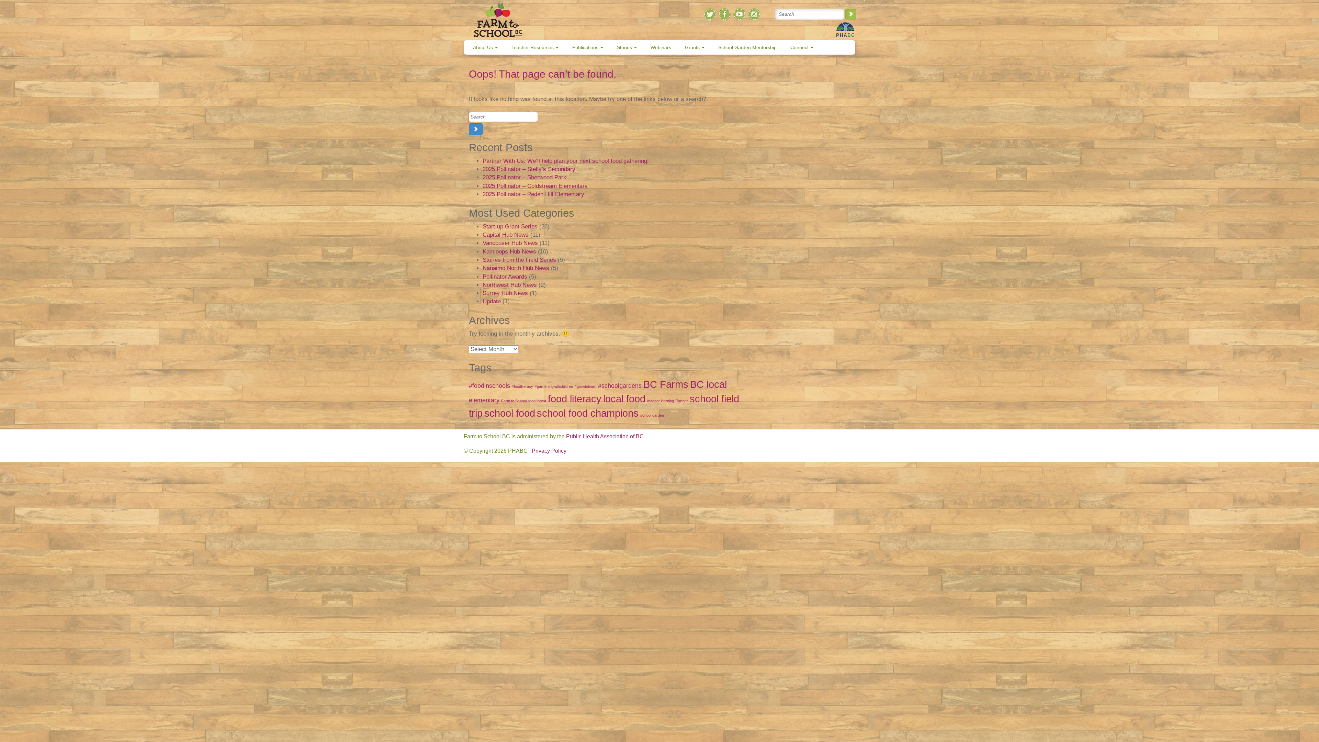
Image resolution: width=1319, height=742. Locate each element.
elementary (484, 400)
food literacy (574, 398)
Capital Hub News (506, 235)
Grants (693, 47)
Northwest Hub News (510, 285)
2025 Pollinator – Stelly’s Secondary (529, 169)
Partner (682, 401)
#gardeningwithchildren (554, 386)
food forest (537, 401)
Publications (586, 47)
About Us (483, 47)
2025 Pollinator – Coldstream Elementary (535, 186)
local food (624, 398)
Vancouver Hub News (510, 243)
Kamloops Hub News (509, 251)
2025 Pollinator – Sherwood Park (524, 177)
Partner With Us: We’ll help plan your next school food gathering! (566, 161)
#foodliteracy (522, 386)
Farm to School (514, 401)
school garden (652, 415)
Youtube (739, 14)
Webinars (661, 47)
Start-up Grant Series (510, 226)
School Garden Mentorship (747, 47)
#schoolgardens (620, 385)
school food (509, 413)
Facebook (724, 14)
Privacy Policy (549, 451)
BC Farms (665, 384)
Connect (800, 47)
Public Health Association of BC (605, 436)
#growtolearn (585, 386)
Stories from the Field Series (519, 260)
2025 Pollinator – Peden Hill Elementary (533, 194)
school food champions (588, 413)
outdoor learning (660, 401)
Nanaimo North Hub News (516, 268)
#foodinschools (489, 385)
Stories (625, 47)
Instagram (754, 14)
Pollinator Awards (505, 276)
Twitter (709, 14)
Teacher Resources (533, 47)
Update (492, 301)
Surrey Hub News (505, 293)
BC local (708, 384)
